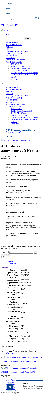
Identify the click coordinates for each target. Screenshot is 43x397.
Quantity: (4, 252)
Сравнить (10, 261)
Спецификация (7, 267)
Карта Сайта (11, 380)
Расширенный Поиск (14, 384)
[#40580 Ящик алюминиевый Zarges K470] (21, 368)
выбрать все (9, 353)
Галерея (9, 136)
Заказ (8, 34)
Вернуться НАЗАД (13, 132)
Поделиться (11, 263)
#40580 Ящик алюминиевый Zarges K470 (18, 372)
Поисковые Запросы (14, 382)
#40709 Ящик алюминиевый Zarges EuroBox (19, 361)
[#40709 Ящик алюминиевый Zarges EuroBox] (23, 357)
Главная (9, 128)
